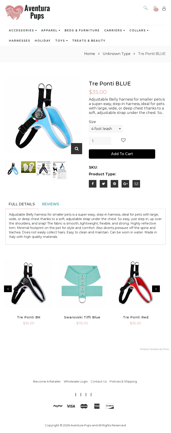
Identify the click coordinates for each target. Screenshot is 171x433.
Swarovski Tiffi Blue (82, 317)
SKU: (93, 167)
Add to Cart (122, 154)
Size (92, 122)
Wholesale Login (76, 381)
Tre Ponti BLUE (110, 83)
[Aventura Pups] (27, 12)
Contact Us (99, 381)
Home (90, 54)
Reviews (50, 204)
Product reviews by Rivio (154, 349)
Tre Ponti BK (29, 317)
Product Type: (102, 174)
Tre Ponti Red (136, 317)
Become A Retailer (47, 381)
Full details (22, 204)
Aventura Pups (81, 425)
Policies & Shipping (123, 381)
